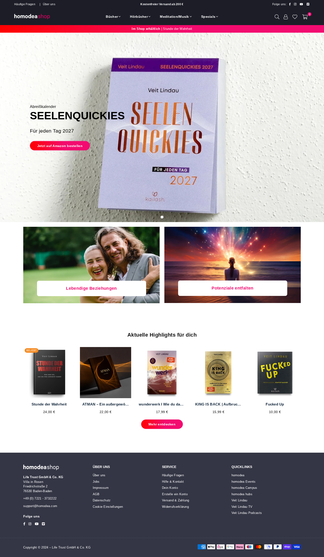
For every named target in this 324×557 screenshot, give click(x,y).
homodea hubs (241, 494)
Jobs (96, 481)
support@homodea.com (40, 506)
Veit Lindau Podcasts (246, 513)
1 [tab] (162, 217)
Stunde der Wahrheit (49, 404)
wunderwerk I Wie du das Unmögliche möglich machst (162, 404)
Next (308, 383)
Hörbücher (139, 16)
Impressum (101, 488)
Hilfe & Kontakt (173, 481)
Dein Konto (170, 488)
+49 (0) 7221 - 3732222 (39, 498)
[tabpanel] (162, 127)
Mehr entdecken (162, 424)
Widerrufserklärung (175, 506)
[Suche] (277, 16)
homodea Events (243, 481)
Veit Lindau (239, 500)
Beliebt (31, 350)
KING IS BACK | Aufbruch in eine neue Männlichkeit (218, 404)
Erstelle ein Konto (175, 494)
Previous (15, 383)
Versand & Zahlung (175, 500)
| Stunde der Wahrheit (162, 29)
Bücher (112, 16)
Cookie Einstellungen (108, 506)
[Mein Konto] (286, 16)
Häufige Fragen (24, 4)
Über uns (49, 4)
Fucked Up (275, 404)
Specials (208, 16)
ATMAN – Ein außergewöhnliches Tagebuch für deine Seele (105, 404)
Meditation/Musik (174, 16)
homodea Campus (244, 488)
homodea (238, 475)
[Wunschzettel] (295, 16)
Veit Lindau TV (242, 506)
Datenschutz (102, 500)
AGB (96, 494)
